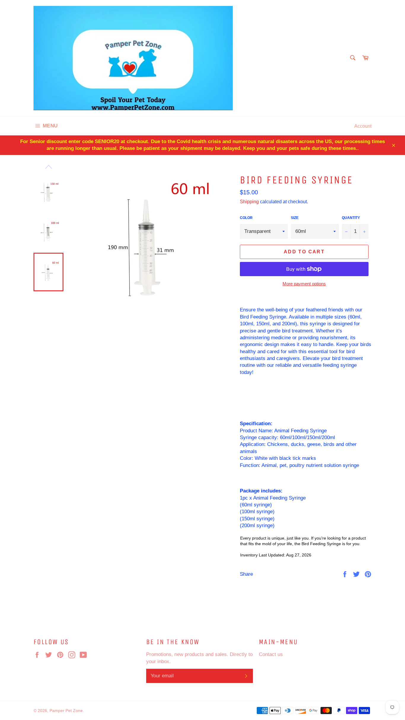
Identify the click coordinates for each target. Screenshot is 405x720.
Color (246, 217)
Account (362, 126)
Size (295, 217)
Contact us (271, 654)
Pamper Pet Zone (66, 710)
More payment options (304, 283)
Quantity (351, 217)
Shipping (249, 201)
